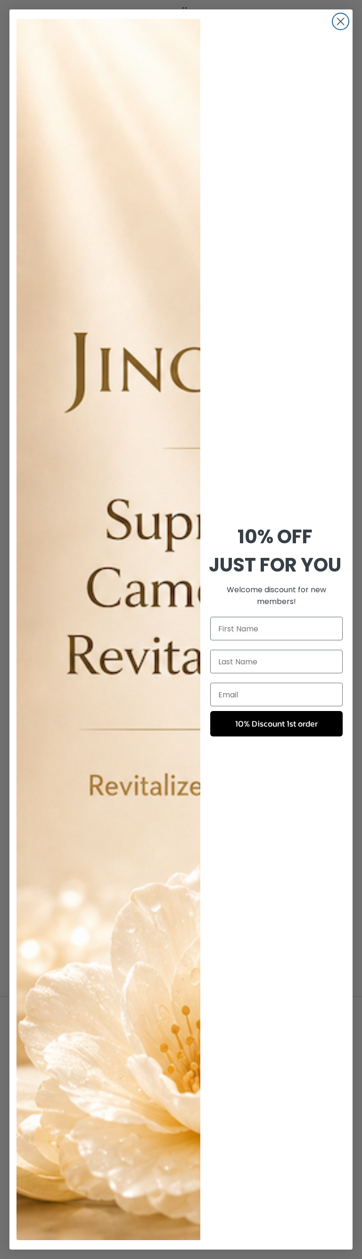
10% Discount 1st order (276, 723)
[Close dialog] (340, 21)
